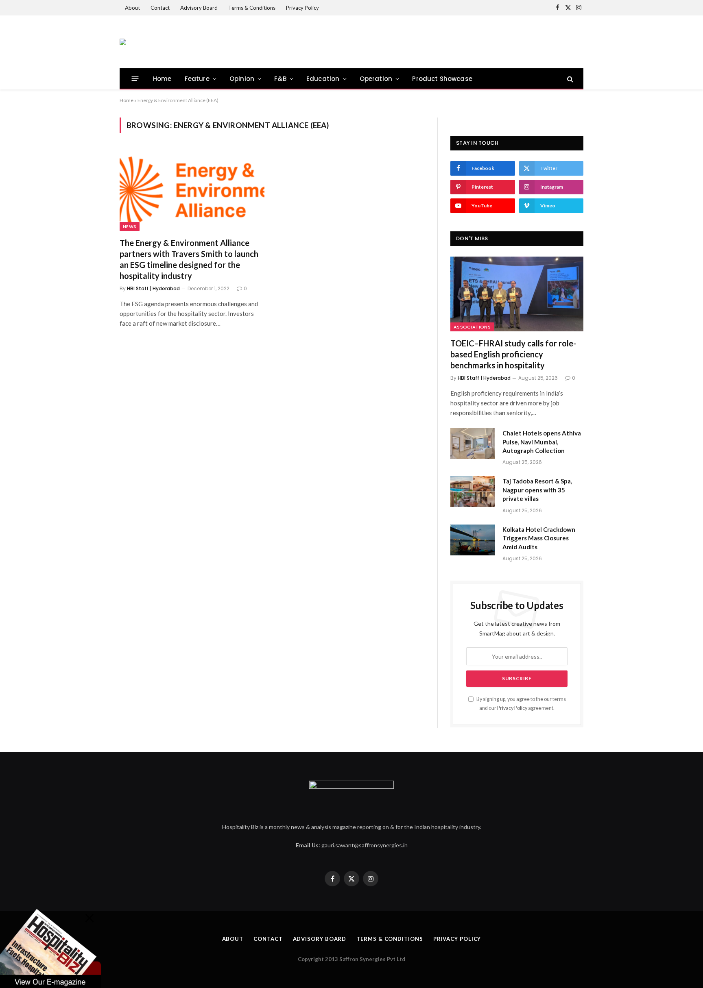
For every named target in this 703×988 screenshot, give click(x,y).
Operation (376, 78)
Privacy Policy (302, 7)
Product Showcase (442, 78)
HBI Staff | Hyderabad (153, 288)
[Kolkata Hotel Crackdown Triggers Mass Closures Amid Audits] (472, 539)
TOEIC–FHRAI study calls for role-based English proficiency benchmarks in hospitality (513, 354)
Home (162, 78)
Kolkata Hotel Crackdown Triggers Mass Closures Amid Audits (538, 538)
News (129, 226)
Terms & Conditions (251, 7)
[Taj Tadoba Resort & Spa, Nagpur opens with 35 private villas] (472, 491)
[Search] (569, 79)
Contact (160, 7)
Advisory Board (199, 7)
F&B (280, 78)
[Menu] (135, 79)
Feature (197, 78)
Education (323, 78)
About (132, 7)
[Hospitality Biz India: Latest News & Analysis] (123, 42)
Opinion (241, 78)
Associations (472, 327)
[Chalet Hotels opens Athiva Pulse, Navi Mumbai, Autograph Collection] (472, 443)
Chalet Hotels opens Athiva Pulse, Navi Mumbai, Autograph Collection (541, 441)
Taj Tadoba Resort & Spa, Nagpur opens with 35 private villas (537, 489)
